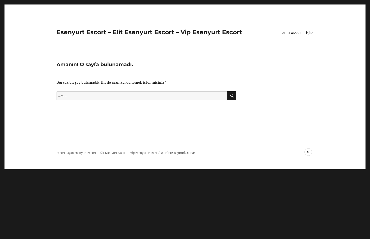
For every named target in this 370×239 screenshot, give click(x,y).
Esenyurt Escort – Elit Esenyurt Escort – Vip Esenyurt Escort (149, 32)
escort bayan (65, 153)
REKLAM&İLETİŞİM (297, 33)
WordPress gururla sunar (178, 153)
